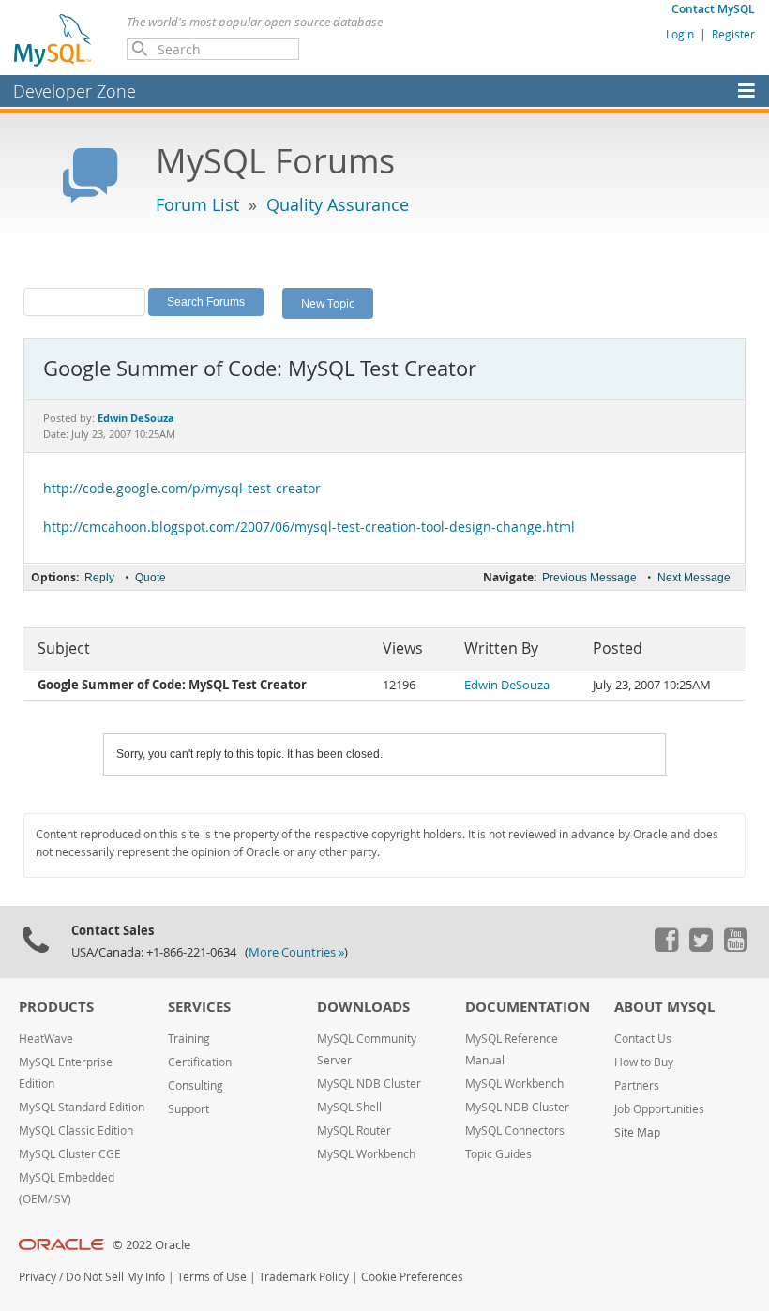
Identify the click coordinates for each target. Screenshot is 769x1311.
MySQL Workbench (366, 1154)
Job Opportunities (659, 1109)
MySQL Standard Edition (81, 1107)
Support (188, 1109)
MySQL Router (354, 1130)
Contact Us (642, 1039)
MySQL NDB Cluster (369, 1084)
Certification (200, 1062)
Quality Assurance (337, 204)
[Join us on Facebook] (666, 947)
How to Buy (643, 1062)
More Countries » (296, 952)
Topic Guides (498, 1154)
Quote (150, 577)
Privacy (37, 1277)
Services (199, 1007)
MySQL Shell (349, 1107)
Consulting (195, 1085)
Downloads (363, 1007)
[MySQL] (53, 39)
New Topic (327, 302)
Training (189, 1039)
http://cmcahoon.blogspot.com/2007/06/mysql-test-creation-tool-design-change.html (309, 527)
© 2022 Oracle (151, 1245)
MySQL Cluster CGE (70, 1154)
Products (56, 1007)
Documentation (527, 1007)
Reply (99, 577)
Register (733, 33)
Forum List (197, 204)
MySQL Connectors (515, 1130)
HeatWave (46, 1039)
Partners (636, 1085)
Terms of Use (212, 1277)
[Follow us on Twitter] (701, 947)
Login (680, 33)
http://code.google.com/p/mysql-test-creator (182, 488)
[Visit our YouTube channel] (735, 947)
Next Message (694, 577)
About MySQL (664, 1007)
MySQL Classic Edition (76, 1130)
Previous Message (589, 577)
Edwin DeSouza (507, 685)
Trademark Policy (304, 1277)
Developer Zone (74, 91)
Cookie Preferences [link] (412, 1277)
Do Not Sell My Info (115, 1277)
